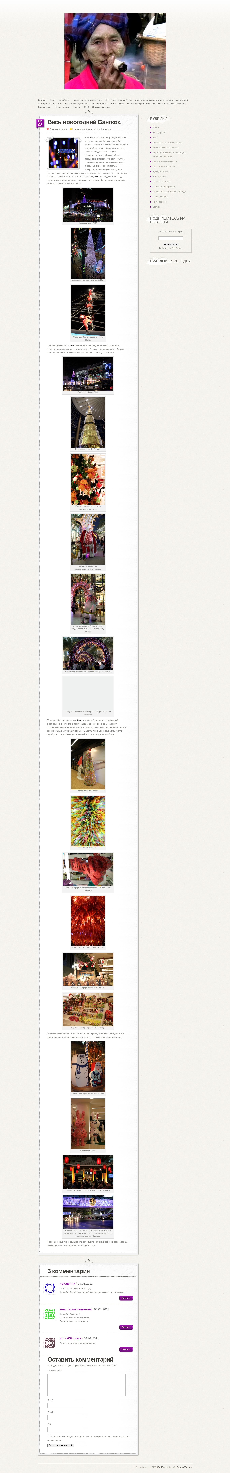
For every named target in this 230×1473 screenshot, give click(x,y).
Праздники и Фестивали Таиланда (169, 103)
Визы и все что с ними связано (87, 100)
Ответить (126, 1298)
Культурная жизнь (99, 103)
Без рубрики (64, 100)
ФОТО (86, 107)
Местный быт (117, 103)
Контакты (42, 100)
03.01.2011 (85, 1283)
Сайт (49, 1424)
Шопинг (76, 107)
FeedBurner (176, 248)
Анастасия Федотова (76, 1309)
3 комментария (58, 129)
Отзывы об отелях (101, 107)
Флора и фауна (45, 107)
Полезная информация (138, 103)
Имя (50, 1400)
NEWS (156, 127)
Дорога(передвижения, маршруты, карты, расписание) (161, 100)
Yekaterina (67, 1283)
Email (50, 1412)
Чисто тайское (62, 107)
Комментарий (54, 1371)
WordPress (162, 1467)
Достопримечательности (49, 103)
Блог (52, 100)
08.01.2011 (91, 1338)
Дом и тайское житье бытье (119, 100)
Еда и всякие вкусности (76, 103)
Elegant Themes (184, 1467)
